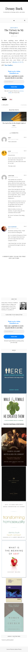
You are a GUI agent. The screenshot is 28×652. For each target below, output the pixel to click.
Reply (25, 137)
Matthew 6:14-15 (18, 62)
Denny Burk (14, 8)
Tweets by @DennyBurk (7, 640)
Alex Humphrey (12, 226)
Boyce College (10, 304)
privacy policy (20, 341)
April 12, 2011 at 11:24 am (13, 139)
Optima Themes (18, 649)
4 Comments (24, 105)
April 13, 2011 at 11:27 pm (13, 228)
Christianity (14, 27)
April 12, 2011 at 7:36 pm (13, 152)
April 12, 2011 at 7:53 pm (13, 177)
